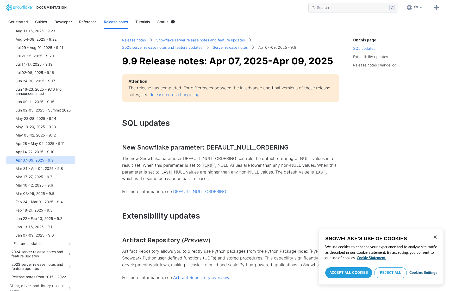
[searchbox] (352, 7)
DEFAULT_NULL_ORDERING (199, 191)
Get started (18, 22)
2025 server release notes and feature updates (162, 47)
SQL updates (364, 48)
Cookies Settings (423, 273)
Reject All (390, 273)
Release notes (116, 22)
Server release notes (230, 47)
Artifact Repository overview (201, 277)
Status (162, 22)
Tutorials (142, 22)
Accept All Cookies (348, 273)
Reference (88, 22)
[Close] (435, 237)
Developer (63, 22)
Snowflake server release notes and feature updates (200, 40)
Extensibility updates (370, 56)
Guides (41, 22)
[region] (381, 257)
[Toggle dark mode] (436, 7)
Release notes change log (174, 94)
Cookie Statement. (371, 258)
